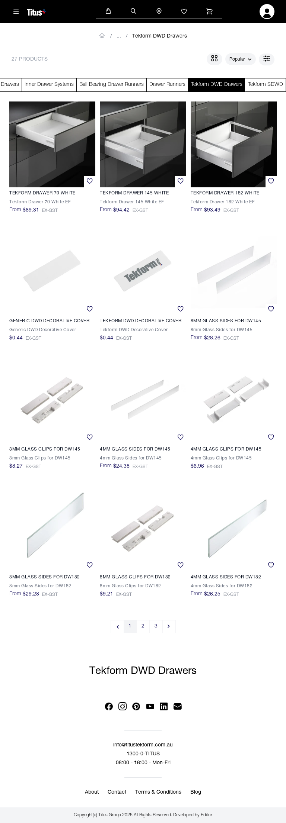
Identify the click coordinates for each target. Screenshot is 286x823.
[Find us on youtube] (150, 706)
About (92, 792)
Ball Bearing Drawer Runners (111, 84)
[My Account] (267, 14)
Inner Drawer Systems (49, 84)
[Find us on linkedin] (163, 706)
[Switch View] (214, 59)
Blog (195, 792)
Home (102, 36)
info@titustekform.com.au (143, 745)
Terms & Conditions (158, 792)
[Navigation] (16, 11)
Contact (117, 792)
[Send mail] (177, 706)
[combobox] (240, 59)
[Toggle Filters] (266, 59)
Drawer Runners (167, 84)
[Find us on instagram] (122, 706)
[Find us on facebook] (108, 706)
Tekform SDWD (265, 84)
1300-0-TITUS (143, 754)
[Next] (169, 626)
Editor (206, 815)
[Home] (36, 11)
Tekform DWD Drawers (159, 36)
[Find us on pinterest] (136, 706)
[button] (108, 11)
